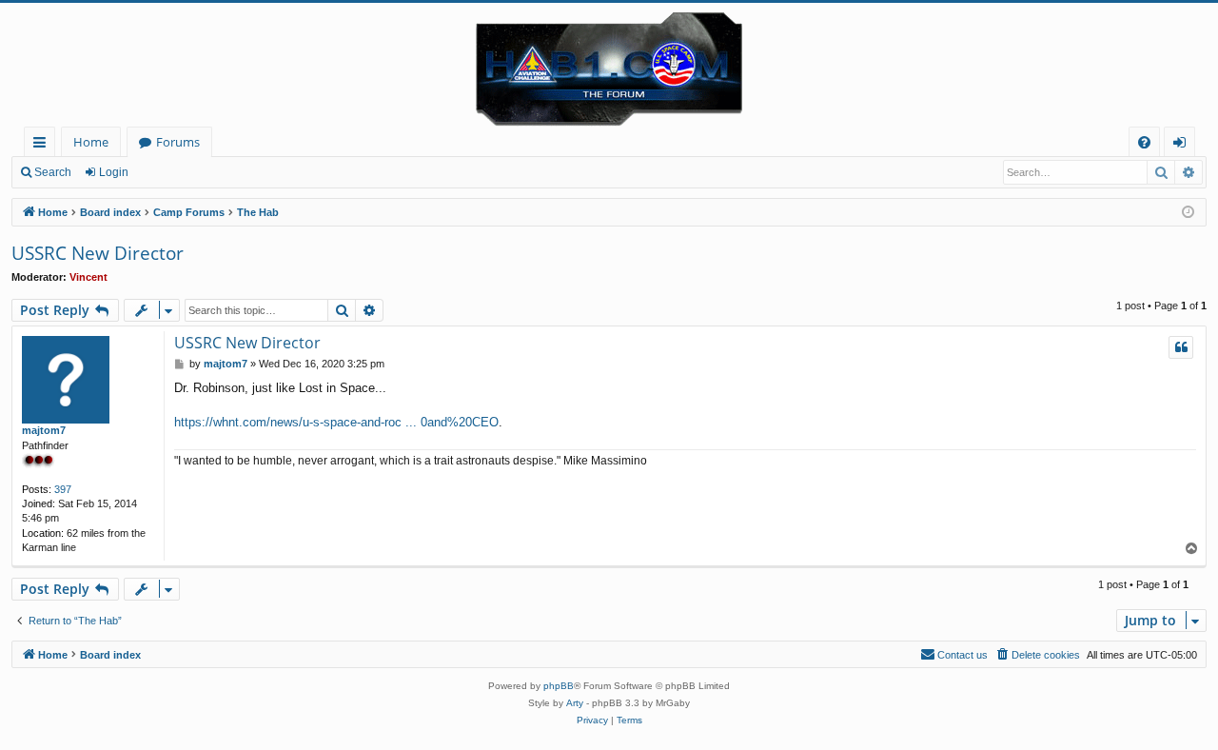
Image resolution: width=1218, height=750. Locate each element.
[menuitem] (1144, 142)
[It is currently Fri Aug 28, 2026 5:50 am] (1188, 213)
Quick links (43, 145)
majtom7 (44, 430)
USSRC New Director (97, 253)
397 (62, 489)
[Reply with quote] (1181, 347)
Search (52, 172)
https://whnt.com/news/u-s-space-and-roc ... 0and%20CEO (336, 422)
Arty (574, 703)
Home (90, 141)
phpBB (558, 686)
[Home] (609, 65)
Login (113, 172)
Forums (178, 141)
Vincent (88, 277)
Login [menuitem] (1183, 145)
